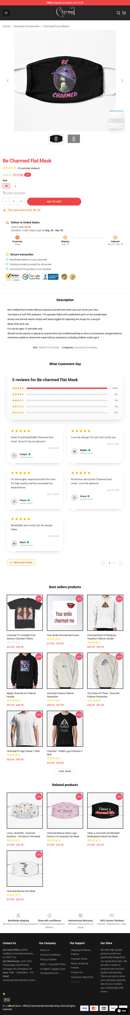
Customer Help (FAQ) (82, 977)
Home (6, 26)
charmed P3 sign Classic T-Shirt (23, 751)
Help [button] (124, 1011)
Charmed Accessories (26, 26)
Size (5, 180)
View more (65, 771)
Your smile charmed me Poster (63, 635)
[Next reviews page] (120, 563)
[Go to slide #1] (56, 139)
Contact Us (77, 972)
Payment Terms (79, 958)
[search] (118, 13)
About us (45, 950)
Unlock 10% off (7, 1000)
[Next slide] (122, 80)
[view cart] (124, 13)
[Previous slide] (8, 80)
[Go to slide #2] (74, 139)
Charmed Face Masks (56, 26)
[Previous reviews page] (104, 563)
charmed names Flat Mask (21, 891)
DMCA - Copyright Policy (53, 964)
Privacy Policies (48, 959)
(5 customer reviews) (29, 168)
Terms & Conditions (50, 954)
